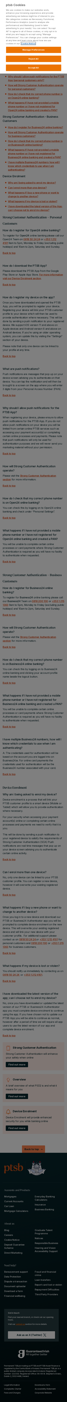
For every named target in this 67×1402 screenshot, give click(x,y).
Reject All (33, 59)
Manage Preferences (33, 49)
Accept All (33, 67)
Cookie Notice (28, 43)
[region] (33, 37)
